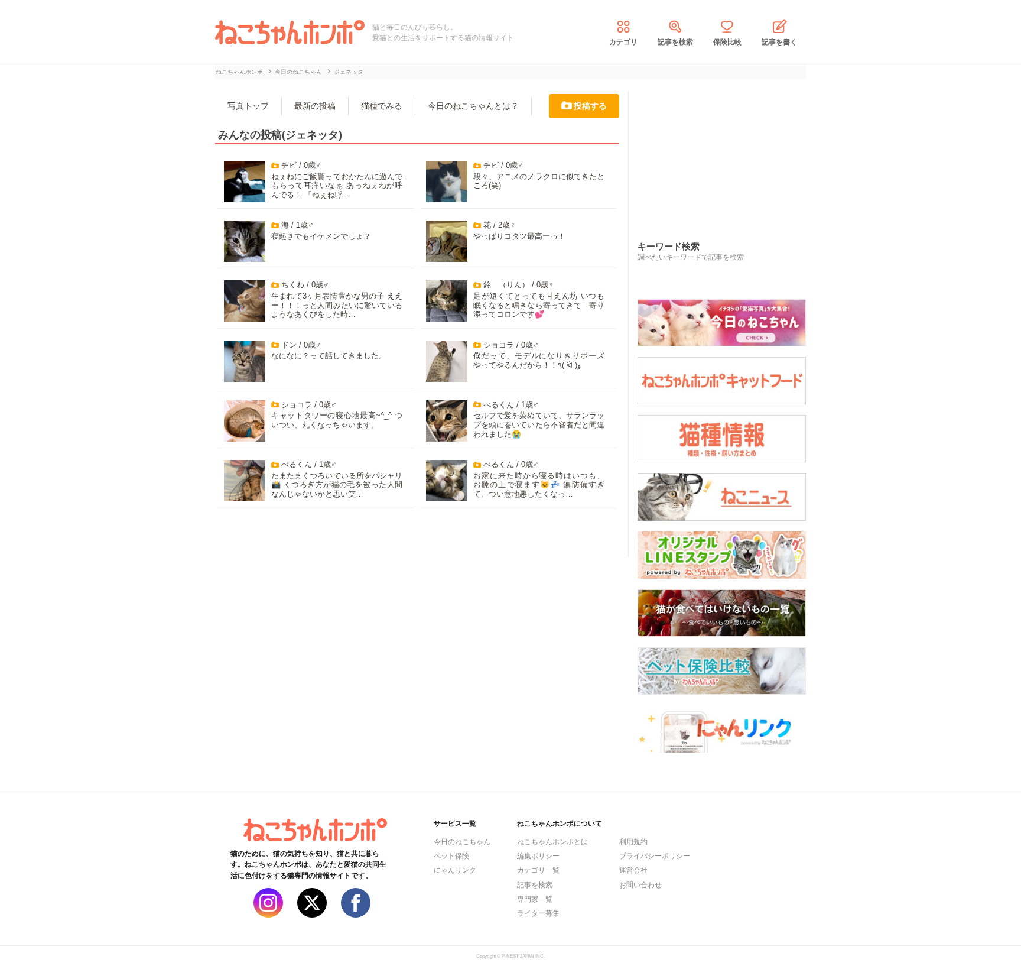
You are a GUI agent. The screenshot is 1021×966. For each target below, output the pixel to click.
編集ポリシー (538, 856)
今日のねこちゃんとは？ (473, 106)
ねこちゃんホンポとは (552, 842)
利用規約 (633, 842)
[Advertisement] (726, 153)
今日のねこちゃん (462, 842)
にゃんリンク (455, 870)
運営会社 (633, 870)
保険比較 (727, 42)
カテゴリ (623, 42)
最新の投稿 (315, 106)
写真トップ (248, 106)
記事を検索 (675, 42)
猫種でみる (381, 106)
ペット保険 (451, 856)
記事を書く (779, 42)
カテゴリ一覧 (538, 870)
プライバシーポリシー (654, 856)
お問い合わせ (640, 885)
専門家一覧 (534, 899)
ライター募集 (538, 913)
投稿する (590, 106)
